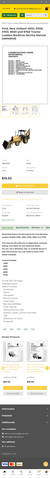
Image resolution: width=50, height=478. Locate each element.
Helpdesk (7, 415)
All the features (8, 220)
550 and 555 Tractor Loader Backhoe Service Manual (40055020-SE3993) (13, 368)
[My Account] (46, 2)
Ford (4, 171)
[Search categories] (22, 15)
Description (7, 227)
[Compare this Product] (22, 348)
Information (8, 409)
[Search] (45, 15)
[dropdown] (3, 2)
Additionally (8, 422)
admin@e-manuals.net (13, 437)
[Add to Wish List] (22, 343)
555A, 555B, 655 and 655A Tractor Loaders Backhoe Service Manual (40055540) (35, 368)
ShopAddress (9, 446)
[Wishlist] (41, 2)
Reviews (37, 227)
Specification (22, 227)
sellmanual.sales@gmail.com (28, 9)
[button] (3, 368)
